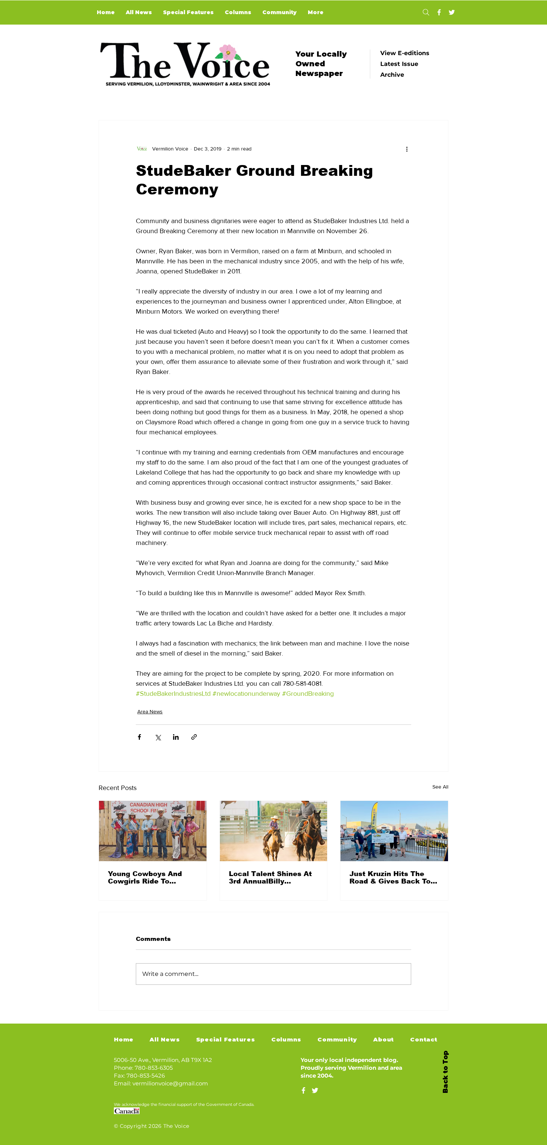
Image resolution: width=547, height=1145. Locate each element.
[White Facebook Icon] (303, 1090)
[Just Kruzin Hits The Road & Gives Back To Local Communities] (394, 831)
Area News (150, 711)
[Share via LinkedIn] (175, 736)
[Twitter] (452, 12)
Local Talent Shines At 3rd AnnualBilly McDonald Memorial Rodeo (270, 877)
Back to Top (445, 1072)
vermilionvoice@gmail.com (170, 1083)
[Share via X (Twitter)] (157, 736)
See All (440, 787)
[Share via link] (194, 736)
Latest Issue (399, 63)
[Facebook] (439, 12)
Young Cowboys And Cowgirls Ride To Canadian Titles (145, 877)
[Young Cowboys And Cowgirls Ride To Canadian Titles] (153, 831)
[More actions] (406, 148)
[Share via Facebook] (139, 736)
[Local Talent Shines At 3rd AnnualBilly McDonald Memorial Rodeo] (273, 831)
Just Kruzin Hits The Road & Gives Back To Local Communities (390, 877)
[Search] (426, 12)
